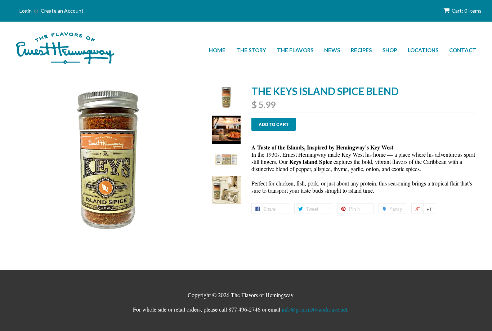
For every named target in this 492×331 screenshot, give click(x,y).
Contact (462, 50)
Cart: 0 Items (467, 11)
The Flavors (295, 50)
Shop (390, 50)
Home (217, 50)
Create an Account (62, 11)
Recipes (361, 50)
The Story (251, 50)
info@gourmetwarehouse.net (314, 309)
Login (25, 11)
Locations (423, 50)
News (332, 50)
